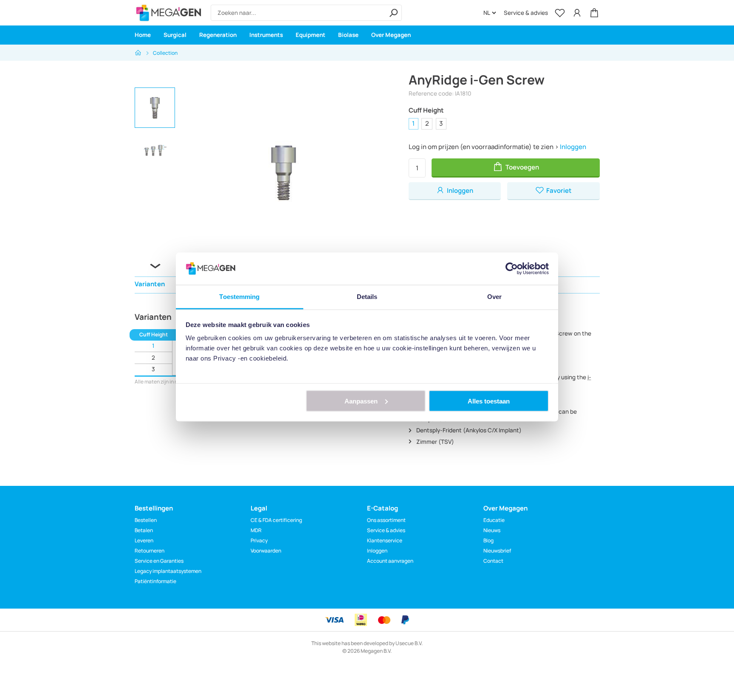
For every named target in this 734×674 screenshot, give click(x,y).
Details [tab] (367, 296)
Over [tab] (494, 296)
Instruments (266, 35)
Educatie (494, 520)
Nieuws (491, 530)
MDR (256, 530)
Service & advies (526, 13)
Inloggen (573, 146)
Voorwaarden (266, 550)
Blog (488, 540)
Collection (165, 52)
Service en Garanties (159, 560)
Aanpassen (361, 400)
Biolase (348, 35)
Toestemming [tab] (239, 296)
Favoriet (558, 190)
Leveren (144, 540)
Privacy (259, 540)
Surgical (175, 35)
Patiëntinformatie (155, 581)
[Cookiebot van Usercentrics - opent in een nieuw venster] (511, 268)
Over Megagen (391, 35)
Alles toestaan (489, 400)
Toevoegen (521, 167)
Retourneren (149, 550)
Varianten (150, 283)
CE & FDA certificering (276, 520)
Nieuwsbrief (497, 550)
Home (143, 35)
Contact (493, 560)
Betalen (144, 530)
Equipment (310, 35)
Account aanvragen (390, 560)
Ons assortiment (386, 520)
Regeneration (218, 35)
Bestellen (146, 520)
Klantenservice (384, 540)
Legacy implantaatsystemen (168, 571)
